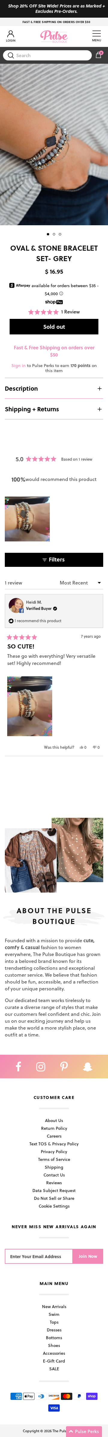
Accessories (54, 1353)
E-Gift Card (54, 1361)
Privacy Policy (54, 1151)
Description (21, 388)
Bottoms (54, 1337)
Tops (54, 1322)
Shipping (54, 1167)
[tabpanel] (54, 144)
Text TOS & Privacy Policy (54, 1144)
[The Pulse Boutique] (54, 36)
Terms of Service (54, 1159)
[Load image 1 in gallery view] (54, 144)
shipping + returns (32, 408)
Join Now (88, 1256)
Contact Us (54, 1175)
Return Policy (54, 1128)
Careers (54, 1136)
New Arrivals (54, 1306)
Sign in (18, 365)
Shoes (54, 1345)
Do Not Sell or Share (54, 1198)
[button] (54, 312)
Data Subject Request (54, 1190)
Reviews (54, 1182)
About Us (54, 1120)
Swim (54, 1314)
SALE (54, 1369)
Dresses (54, 1330)
